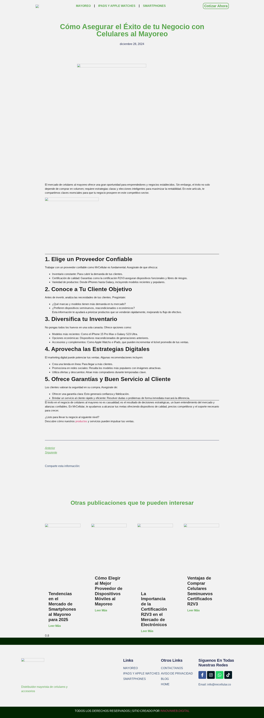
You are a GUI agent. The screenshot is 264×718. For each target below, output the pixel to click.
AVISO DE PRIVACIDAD (177, 673)
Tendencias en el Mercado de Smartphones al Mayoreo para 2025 (62, 606)
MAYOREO (83, 5)
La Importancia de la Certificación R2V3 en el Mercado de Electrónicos (154, 609)
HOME (165, 684)
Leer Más (54, 625)
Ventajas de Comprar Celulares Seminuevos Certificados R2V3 (200, 591)
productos (81, 421)
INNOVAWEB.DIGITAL (174, 710)
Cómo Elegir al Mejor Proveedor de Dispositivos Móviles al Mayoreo (108, 591)
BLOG (165, 678)
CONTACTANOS (172, 668)
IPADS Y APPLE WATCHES (116, 5)
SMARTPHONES (154, 5)
